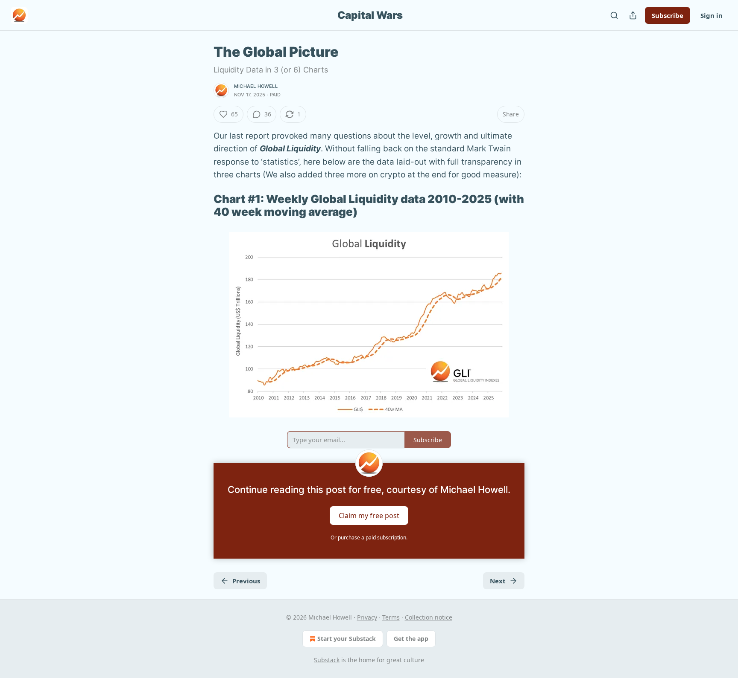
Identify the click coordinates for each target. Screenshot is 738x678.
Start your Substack (346, 639)
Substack (327, 660)
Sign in (711, 15)
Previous (246, 581)
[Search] (614, 15)
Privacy (367, 617)
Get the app (411, 639)
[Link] (201, 205)
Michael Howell (256, 86)
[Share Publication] (632, 15)
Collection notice (428, 617)
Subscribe (667, 15)
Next (498, 581)
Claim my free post (369, 515)
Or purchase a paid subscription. (369, 537)
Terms (391, 617)
